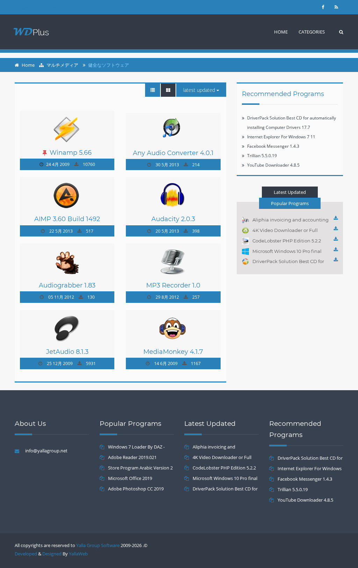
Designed (52, 554)
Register (57, 7)
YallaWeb (78, 554)
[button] (311, 31)
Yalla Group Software (98, 545)
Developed (26, 554)
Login (27, 7)
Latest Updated (199, 90)
